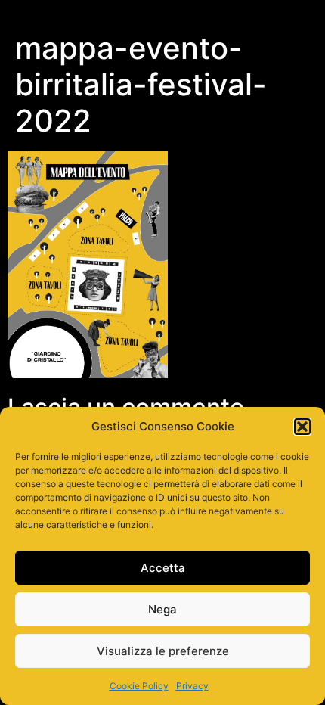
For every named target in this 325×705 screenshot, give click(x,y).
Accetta (163, 568)
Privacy (192, 685)
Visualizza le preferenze (163, 651)
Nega (162, 609)
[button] (302, 426)
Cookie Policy (139, 685)
